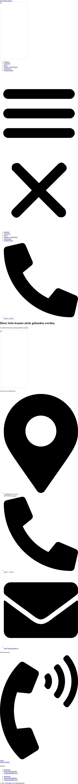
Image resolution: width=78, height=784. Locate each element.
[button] (39, 151)
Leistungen (7, 63)
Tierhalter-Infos (8, 70)
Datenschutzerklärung (10, 771)
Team (5, 65)
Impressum (7, 770)
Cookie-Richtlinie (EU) (11, 773)
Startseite (6, 62)
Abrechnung (7, 69)
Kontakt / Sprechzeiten (11, 67)
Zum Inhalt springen (6, 1)
